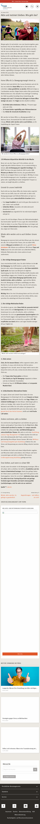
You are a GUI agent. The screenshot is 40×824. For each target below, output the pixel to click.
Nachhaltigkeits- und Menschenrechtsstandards (20, 818)
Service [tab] (4, 797)
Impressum (8, 811)
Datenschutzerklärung (25, 811)
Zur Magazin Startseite (9, 776)
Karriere (15, 811)
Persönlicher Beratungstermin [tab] (11, 786)
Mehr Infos (20, 654)
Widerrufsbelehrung (20, 814)
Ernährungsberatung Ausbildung (11, 457)
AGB (33, 811)
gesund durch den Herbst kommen (11, 411)
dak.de (9, 487)
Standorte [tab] (5, 791)
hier (27, 1)
